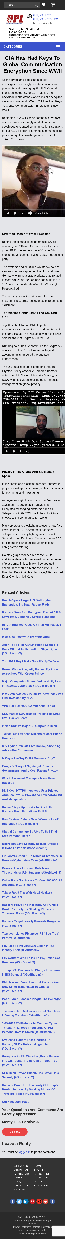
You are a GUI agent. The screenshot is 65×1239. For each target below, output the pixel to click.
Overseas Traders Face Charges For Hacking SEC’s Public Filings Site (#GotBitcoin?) (26, 1044)
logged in (25, 1152)
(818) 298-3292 (42, 15)
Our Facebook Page (15, 1101)
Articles (21, 1185)
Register (41, 1185)
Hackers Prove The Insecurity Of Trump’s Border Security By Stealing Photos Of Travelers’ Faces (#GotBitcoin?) (30, 909)
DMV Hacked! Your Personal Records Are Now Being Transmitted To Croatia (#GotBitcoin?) (30, 987)
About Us (21, 1169)
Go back (15, 1131)
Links (18, 1177)
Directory (22, 1173)
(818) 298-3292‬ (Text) (46, 19)
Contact (21, 1189)
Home (38, 1165)
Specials (21, 1165)
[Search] (36, 5)
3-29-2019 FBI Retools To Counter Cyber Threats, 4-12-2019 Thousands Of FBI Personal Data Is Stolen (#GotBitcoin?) (29, 1028)
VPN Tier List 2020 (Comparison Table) (28, 705)
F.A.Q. (18, 1181)
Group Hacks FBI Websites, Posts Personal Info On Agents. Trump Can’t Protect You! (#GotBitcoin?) (31, 1061)
